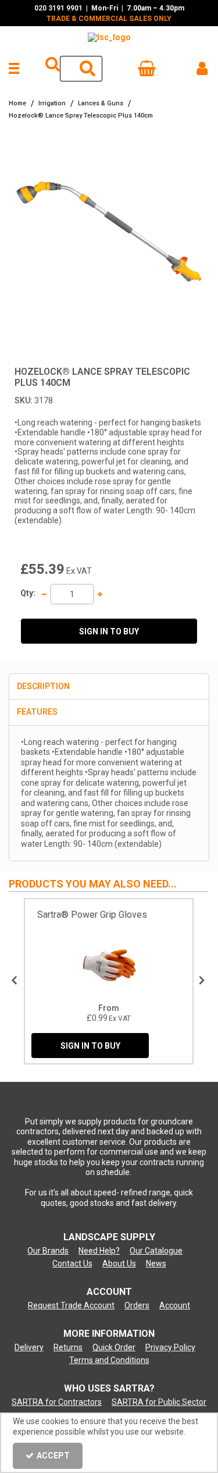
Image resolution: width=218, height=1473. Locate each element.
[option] (109, 236)
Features (37, 711)
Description (43, 686)
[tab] (109, 686)
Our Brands (48, 1250)
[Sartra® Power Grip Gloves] (109, 965)
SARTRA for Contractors (57, 1402)
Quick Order (113, 1347)
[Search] (88, 68)
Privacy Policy (170, 1347)
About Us (119, 1263)
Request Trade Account (71, 1305)
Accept (53, 1455)
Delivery (29, 1347)
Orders (136, 1305)
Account (174, 1305)
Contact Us (72, 1263)
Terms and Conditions (109, 1360)
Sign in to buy (109, 631)
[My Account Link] (202, 69)
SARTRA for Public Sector (159, 1402)
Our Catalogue (156, 1250)
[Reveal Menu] (12, 69)
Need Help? (99, 1250)
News (156, 1263)
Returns (68, 1347)
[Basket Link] (147, 71)
